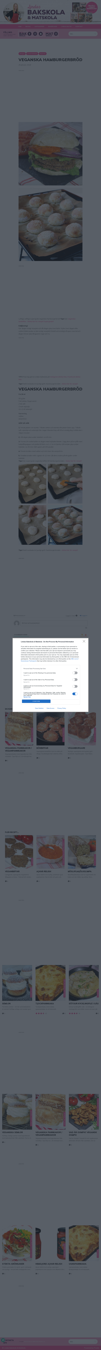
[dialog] (50, 675)
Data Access (50, 708)
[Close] (85, 642)
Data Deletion (39, 708)
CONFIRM (36, 701)
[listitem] (50, 668)
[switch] (75, 673)
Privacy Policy (61, 708)
